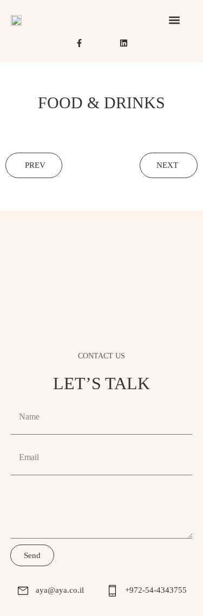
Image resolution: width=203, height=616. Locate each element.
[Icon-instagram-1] (101, 43)
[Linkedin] (124, 43)
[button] (174, 20)
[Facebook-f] (79, 43)
